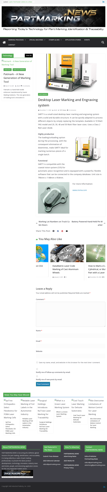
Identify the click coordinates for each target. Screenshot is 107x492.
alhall (55, 110)
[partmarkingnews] (4, 42)
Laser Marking (43, 94)
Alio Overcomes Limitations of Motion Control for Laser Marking (88, 423)
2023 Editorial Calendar (51, 461)
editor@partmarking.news (52, 464)
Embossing (7, 69)
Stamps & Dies (54, 40)
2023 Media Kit (69, 461)
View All (29, 55)
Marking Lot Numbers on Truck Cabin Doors (54, 223)
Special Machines (36, 40)
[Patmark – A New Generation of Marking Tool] (17, 63)
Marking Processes (16, 40)
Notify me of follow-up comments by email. (53, 372)
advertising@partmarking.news (95, 465)
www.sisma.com (80, 190)
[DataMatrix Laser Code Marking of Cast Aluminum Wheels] (53, 246)
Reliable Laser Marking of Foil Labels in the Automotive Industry (20, 423)
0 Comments (72, 110)
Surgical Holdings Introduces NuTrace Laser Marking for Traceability (38, 426)
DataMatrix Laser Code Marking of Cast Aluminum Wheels (51, 269)
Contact (11, 45)
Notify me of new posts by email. (49, 379)
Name (39, 330)
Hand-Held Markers (19, 69)
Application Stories (73, 40)
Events (87, 40)
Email (39, 341)
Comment (40, 299)
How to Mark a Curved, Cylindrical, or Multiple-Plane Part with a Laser (87, 269)
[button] (25, 39)
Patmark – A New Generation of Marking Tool (17, 77)
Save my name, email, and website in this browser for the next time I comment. (69, 362)
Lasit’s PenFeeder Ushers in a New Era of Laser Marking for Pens (20, 3)
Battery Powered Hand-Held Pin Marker (87, 223)
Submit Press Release (50, 456)
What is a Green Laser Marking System (54, 414)
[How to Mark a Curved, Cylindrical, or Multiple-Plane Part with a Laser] (88, 246)
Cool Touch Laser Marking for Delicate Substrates (72, 418)
